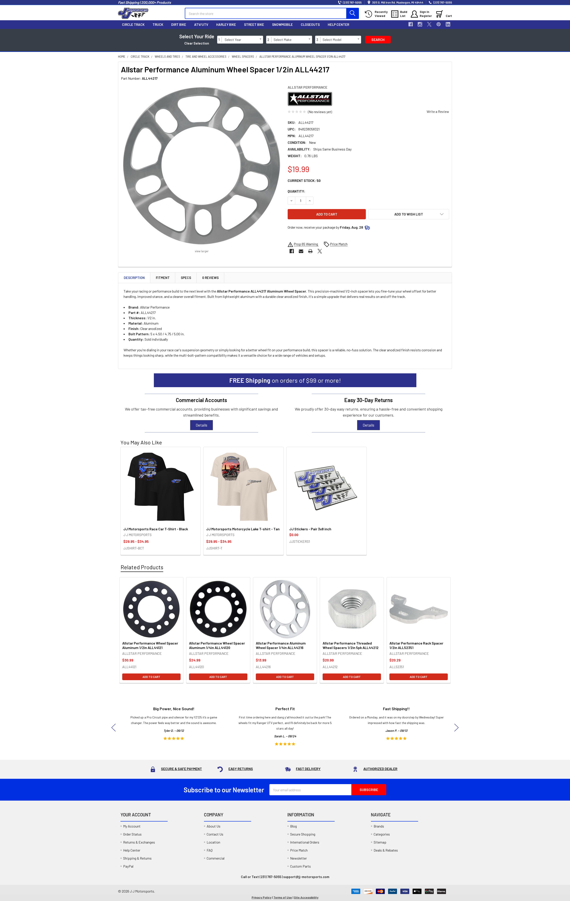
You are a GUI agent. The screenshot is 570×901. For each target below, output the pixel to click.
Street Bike (254, 24)
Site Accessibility (306, 897)
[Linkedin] (448, 24)
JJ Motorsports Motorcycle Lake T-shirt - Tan (243, 529)
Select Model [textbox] (332, 39)
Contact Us (215, 834)
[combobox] (243, 39)
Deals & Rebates (386, 850)
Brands (379, 826)
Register (426, 16)
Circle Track (133, 24)
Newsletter (298, 858)
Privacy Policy (261, 897)
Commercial (215, 858)
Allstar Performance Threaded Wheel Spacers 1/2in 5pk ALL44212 (351, 645)
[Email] (301, 251)
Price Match (299, 850)
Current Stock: (304, 180)
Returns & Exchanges (139, 842)
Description (134, 278)
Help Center (338, 24)
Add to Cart (151, 677)
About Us (213, 826)
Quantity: (296, 191)
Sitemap (380, 842)
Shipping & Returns (137, 858)
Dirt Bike (178, 24)
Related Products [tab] (142, 567)
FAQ (210, 850)
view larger (202, 251)
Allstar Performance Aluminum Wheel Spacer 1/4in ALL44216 (281, 645)
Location (213, 842)
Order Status (132, 834)
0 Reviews (210, 278)
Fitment (163, 278)
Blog (293, 826)
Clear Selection (196, 43)
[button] (408, 214)
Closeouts (310, 24)
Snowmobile (282, 24)
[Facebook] (411, 24)
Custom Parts (300, 866)
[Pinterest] (439, 24)
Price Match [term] (339, 244)
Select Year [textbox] (233, 39)
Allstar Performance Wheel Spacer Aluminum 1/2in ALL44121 (150, 645)
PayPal (128, 866)
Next (456, 727)
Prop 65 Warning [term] (306, 244)
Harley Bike (226, 24)
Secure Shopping (302, 834)
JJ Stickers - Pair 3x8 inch (310, 529)
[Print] (310, 251)
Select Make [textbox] (282, 39)
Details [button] (201, 425)
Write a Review (438, 111)
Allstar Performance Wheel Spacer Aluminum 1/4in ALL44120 (217, 645)
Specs (186, 278)
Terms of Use (282, 897)
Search (378, 39)
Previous (113, 727)
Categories (382, 834)
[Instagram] (420, 24)
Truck (158, 24)
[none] (201, 165)
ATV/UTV (201, 24)
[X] (429, 24)
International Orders (304, 842)
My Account (131, 826)
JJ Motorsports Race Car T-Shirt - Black (155, 529)
